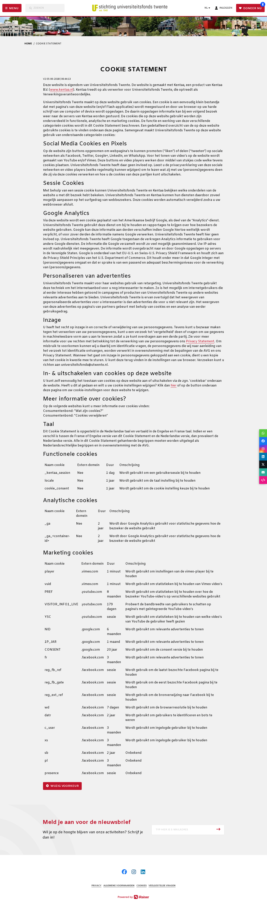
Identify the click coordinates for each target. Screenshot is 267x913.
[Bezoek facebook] (124, 872)
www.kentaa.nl (61, 90)
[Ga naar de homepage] (134, 8)
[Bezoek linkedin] (143, 872)
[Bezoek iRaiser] (133, 897)
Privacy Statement (200, 341)
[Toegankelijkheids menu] (262, 4)
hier (174, 386)
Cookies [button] (141, 885)
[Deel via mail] (263, 472)
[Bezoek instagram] (134, 872)
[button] (188, 830)
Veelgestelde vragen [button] (162, 885)
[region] (133, 478)
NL (206, 8)
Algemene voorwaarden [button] (118, 885)
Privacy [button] (96, 885)
